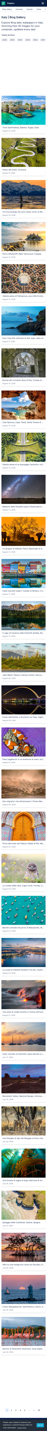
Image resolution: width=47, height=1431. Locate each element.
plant (34, 165)
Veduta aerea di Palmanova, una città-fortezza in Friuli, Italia (23, 296)
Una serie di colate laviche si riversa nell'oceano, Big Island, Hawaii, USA (23, 1012)
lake (37, 965)
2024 (20, 40)
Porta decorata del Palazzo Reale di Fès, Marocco (23, 843)
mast (31, 1049)
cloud (16, 123)
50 (39, 1410)
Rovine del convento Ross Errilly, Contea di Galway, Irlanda (23, 380)
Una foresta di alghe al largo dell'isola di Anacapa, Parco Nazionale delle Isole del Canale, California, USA (23, 1180)
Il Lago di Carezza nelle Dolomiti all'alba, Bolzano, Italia (23, 633)
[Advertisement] (23, 69)
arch (24, 375)
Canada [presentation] (30, 9)
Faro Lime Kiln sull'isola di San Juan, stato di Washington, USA (23, 338)
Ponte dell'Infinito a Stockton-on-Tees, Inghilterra (23, 717)
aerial (39, 291)
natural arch (40, 417)
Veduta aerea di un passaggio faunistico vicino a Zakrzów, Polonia (23, 464)
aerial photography (23, 165)
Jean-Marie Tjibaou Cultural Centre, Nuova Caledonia (23, 675)
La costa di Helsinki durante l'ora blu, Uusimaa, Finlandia (23, 970)
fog (32, 796)
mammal (6, 207)
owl (10, 881)
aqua (37, 123)
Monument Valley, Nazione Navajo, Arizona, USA (23, 1096)
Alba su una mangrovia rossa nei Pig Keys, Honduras (23, 1264)
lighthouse (24, 1302)
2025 (12, 40)
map (4, 291)
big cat (19, 1133)
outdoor (6, 123)
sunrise (28, 1260)
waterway (31, 586)
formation (30, 417)
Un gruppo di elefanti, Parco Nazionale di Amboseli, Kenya (23, 548)
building (28, 333)
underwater (20, 1175)
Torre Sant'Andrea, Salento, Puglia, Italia (20, 127)
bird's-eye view (29, 291)
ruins (20, 375)
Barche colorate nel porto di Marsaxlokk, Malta (23, 927)
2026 (4, 40)
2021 (43, 40)
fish (22, 754)
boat (20, 1049)
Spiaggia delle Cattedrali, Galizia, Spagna (21, 1222)
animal (13, 207)
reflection (40, 586)
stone (29, 375)
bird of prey (22, 881)
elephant (27, 544)
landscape (29, 123)
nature (5, 417)
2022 (35, 40)
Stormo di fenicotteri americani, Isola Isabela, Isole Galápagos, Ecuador (23, 1349)
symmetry (22, 838)
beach (34, 1217)
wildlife (26, 1133)
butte (28, 1091)
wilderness (41, 628)
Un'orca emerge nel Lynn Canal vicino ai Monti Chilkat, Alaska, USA (23, 212)
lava (34, 1007)
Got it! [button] (40, 1425)
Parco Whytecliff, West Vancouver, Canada (21, 254)
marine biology (32, 1175)
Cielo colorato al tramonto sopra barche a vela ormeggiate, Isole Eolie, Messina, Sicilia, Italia (23, 1054)
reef (5, 1175)
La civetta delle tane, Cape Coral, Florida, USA (23, 885)
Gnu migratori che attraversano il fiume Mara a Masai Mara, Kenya (23, 801)
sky (11, 123)
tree (4, 460)
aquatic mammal (36, 207)
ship (4, 923)
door (12, 838)
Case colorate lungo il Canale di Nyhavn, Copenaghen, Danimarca (23, 591)
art (16, 838)
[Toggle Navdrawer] (43, 3)
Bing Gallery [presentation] (7, 9)
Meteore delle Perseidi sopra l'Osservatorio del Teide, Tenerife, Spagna (23, 506)
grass (5, 165)
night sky (18, 502)
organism (29, 754)
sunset (34, 1091)
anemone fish (14, 754)
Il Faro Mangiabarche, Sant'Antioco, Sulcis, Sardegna (23, 1307)
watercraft (19, 923)
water (22, 123)
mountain (23, 628)
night (5, 712)
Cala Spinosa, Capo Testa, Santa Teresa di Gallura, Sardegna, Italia (23, 422)
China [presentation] (39, 9)
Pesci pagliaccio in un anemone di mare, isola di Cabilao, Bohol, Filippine (23, 759)
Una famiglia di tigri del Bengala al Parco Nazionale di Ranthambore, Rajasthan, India (23, 1138)
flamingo (34, 1344)
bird (14, 881)
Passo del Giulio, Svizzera (14, 169)
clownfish (37, 754)
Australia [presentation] (19, 9)
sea (31, 1302)
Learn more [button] (21, 1428)
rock (37, 249)
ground (36, 375)
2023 (28, 40)
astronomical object (31, 502)
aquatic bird (18, 1344)
